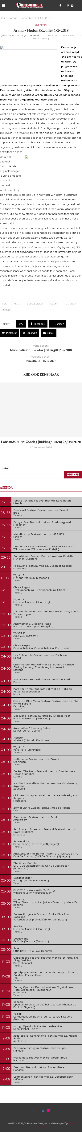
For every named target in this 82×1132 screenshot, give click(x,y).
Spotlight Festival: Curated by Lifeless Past (41, 715)
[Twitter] (64, 5)
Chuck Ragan (21, 587)
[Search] (78, 5)
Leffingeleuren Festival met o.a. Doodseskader (43, 1076)
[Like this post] (22, 324)
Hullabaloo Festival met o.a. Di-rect (36, 759)
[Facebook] (60, 5)
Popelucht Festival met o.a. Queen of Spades (42, 565)
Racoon (18, 1001)
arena (17, 303)
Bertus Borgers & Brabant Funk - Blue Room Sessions (42, 915)
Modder (18, 737)
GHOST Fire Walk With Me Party (34, 890)
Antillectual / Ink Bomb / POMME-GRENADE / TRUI (46, 853)
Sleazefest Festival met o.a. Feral (35, 817)
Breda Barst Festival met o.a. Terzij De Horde (42, 679)
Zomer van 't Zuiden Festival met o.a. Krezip (42, 807)
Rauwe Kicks (21, 841)
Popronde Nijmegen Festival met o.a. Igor (39, 1047)
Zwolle (6, 310)
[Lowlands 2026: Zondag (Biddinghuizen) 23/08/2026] (41, 409)
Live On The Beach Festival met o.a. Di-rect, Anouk (46, 611)
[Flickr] (72, 5)
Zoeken (5, 468)
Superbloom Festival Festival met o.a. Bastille (43, 556)
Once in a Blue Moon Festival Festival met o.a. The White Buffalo (45, 702)
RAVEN (17, 926)
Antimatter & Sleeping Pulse (32, 623)
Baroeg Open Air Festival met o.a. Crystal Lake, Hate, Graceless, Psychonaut (43, 988)
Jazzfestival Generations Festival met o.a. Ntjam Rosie (45, 1037)
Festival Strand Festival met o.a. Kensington (42, 500)
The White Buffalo (25, 863)
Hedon (53, 303)
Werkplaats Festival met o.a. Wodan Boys (40, 1057)
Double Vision (35, 303)
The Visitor (69, 303)
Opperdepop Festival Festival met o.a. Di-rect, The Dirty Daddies (46, 959)
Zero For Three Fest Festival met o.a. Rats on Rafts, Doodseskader (42, 690)
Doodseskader (22, 877)
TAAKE (17, 1013)
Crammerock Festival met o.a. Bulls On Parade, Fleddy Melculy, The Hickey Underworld (43, 666)
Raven (17, 948)
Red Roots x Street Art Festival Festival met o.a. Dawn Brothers (44, 830)
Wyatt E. (19, 575)
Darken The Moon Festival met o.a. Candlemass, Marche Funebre (44, 772)
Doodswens (20, 938)
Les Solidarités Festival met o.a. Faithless (40, 655)
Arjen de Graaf (30, 35)
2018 (4, 303)
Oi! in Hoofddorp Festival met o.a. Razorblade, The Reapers (45, 797)
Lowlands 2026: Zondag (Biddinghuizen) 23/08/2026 (41, 442)
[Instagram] (68, 5)
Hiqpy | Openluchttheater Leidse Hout (38, 1026)
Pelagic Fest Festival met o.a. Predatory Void (42, 522)
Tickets (17, 515)
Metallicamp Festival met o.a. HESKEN (38, 534)
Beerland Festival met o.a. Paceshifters (38, 1067)
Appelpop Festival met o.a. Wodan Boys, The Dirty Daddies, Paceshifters (46, 974)
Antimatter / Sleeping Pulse (31, 727)
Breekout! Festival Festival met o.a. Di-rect (40, 510)
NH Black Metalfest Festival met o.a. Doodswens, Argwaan (45, 784)
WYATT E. (19, 633)
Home (3, 17)
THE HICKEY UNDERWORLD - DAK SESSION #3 (44, 546)
